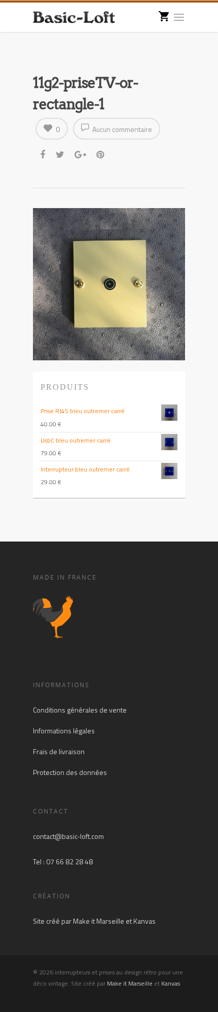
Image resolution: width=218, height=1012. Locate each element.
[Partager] (43, 155)
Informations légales (64, 730)
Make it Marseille (98, 921)
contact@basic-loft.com (68, 836)
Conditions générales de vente (80, 709)
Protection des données (70, 772)
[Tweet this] (60, 155)
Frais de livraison (59, 751)
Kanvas (144, 921)
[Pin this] (101, 155)
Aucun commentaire (121, 129)
